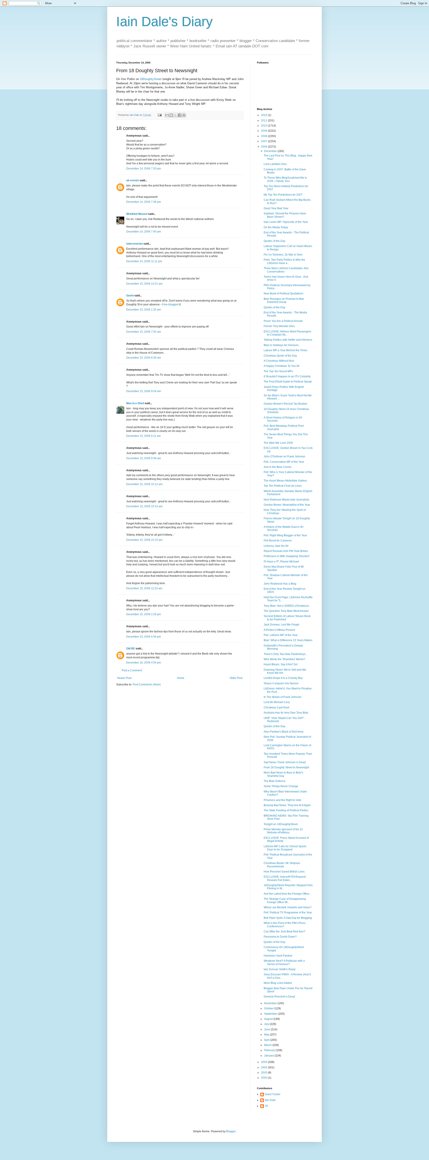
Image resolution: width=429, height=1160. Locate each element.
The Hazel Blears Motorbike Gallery (285, 480)
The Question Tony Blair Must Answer (286, 611)
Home (180, 678)
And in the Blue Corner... (278, 467)
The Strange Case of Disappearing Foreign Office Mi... (285, 900)
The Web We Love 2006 (278, 442)
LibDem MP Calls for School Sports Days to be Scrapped (285, 848)
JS (266, 1105)
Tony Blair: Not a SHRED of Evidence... (287, 605)
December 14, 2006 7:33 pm (143, 168)
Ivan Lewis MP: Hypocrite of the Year (286, 222)
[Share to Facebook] (179, 115)
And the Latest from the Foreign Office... (287, 893)
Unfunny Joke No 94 (276, 545)
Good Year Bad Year (276, 208)
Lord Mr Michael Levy (277, 702)
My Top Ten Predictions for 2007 (283, 194)
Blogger (231, 1131)
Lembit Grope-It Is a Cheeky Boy (283, 678)
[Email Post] (159, 115)
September (271, 1013)
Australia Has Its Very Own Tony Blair (286, 712)
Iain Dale (270, 1100)
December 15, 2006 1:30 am (143, 309)
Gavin (130, 295)
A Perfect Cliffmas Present (279, 630)
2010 (264, 125)
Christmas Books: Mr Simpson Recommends (282, 865)
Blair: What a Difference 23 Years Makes (288, 640)
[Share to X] (175, 115)
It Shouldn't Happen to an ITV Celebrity (287, 376)
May (267, 1034)
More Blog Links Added (278, 983)
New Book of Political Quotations (283, 293)
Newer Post (124, 678)
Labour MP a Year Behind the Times (285, 350)
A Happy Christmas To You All (281, 366)
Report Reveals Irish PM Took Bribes (286, 551)
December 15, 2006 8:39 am (143, 357)
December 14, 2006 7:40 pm (143, 231)
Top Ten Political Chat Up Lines (283, 485)
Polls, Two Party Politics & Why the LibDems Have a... (284, 261)
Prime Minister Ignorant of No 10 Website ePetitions (283, 831)
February (270, 1050)
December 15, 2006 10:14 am (144, 506)
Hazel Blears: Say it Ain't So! (281, 664)
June (267, 1029)
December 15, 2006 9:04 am (143, 391)
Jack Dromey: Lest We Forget (281, 624)
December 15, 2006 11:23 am (144, 588)
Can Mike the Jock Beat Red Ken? (284, 931)
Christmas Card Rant (276, 707)
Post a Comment (132, 670)
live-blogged (171, 304)
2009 (264, 130)
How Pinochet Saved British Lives (284, 871)
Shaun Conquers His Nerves (281, 683)
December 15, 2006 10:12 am (144, 484)
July (267, 1024)
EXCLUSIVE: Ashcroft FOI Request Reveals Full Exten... (285, 878)
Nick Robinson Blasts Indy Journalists (286, 499)
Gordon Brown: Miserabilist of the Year (287, 504)
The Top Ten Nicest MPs (278, 371)
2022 (264, 115)
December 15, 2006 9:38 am (143, 458)
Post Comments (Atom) (147, 684)
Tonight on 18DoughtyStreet (281, 824)
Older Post (236, 678)
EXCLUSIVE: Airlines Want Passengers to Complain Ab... (287, 333)
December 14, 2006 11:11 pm (144, 261)
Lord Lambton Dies (275, 164)
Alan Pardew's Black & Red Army (283, 731)
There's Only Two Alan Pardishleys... (285, 654)
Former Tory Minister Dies (279, 326)
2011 (264, 120)
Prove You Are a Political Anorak (283, 321)
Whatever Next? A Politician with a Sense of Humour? (284, 962)
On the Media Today (276, 227)
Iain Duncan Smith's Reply (280, 969)
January (269, 1055)
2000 (264, 1077)
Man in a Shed (135, 403)
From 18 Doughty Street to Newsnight (286, 767)
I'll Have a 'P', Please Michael (281, 561)
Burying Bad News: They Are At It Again (287, 805)
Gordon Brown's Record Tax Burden (285, 403)
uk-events (132, 180)
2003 (264, 1072)
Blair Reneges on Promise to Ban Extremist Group (284, 300)
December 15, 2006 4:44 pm (143, 636)
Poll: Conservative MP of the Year (284, 461)
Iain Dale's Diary (164, 21)
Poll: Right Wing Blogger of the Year (285, 535)
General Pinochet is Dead (279, 996)
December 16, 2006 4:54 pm (143, 662)
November (271, 1003)
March (268, 1045)
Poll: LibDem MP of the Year (281, 635)
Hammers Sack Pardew (278, 955)
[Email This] (167, 115)
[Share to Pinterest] (184, 115)
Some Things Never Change (281, 786)
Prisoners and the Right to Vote (282, 800)
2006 (264, 146)
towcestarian (134, 243)
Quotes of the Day (274, 241)
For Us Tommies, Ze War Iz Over (283, 254)
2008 (264, 136)
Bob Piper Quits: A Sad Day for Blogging (288, 917)
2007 (264, 141)
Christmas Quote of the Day (280, 355)
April (267, 1040)
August (268, 1019)
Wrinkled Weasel (136, 214)
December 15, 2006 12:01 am (144, 283)
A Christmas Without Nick (279, 360)
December (271, 151)
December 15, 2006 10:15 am (144, 539)
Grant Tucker (272, 1094)
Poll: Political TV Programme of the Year (288, 912)
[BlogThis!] (171, 115)
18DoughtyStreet (151, 79)
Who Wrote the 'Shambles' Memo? (284, 659)
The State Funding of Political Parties (286, 810)
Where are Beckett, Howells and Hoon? (287, 907)
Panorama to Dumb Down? (280, 936)
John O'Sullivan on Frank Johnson (284, 456)
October (269, 1008)
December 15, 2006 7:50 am (143, 331)
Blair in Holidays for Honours (281, 345)
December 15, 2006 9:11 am (143, 435)
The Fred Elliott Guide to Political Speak (288, 381)
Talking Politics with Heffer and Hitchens (288, 339)
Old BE (130, 648)
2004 (264, 1067)
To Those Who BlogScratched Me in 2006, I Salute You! (285, 179)
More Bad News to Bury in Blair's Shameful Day (283, 774)
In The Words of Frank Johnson (282, 697)
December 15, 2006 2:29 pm (143, 614)
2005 (264, 1062)
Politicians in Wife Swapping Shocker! (286, 556)
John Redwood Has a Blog (280, 583)
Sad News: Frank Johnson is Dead (285, 762)
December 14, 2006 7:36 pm (143, 201)
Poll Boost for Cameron (278, 540)
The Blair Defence (275, 781)
